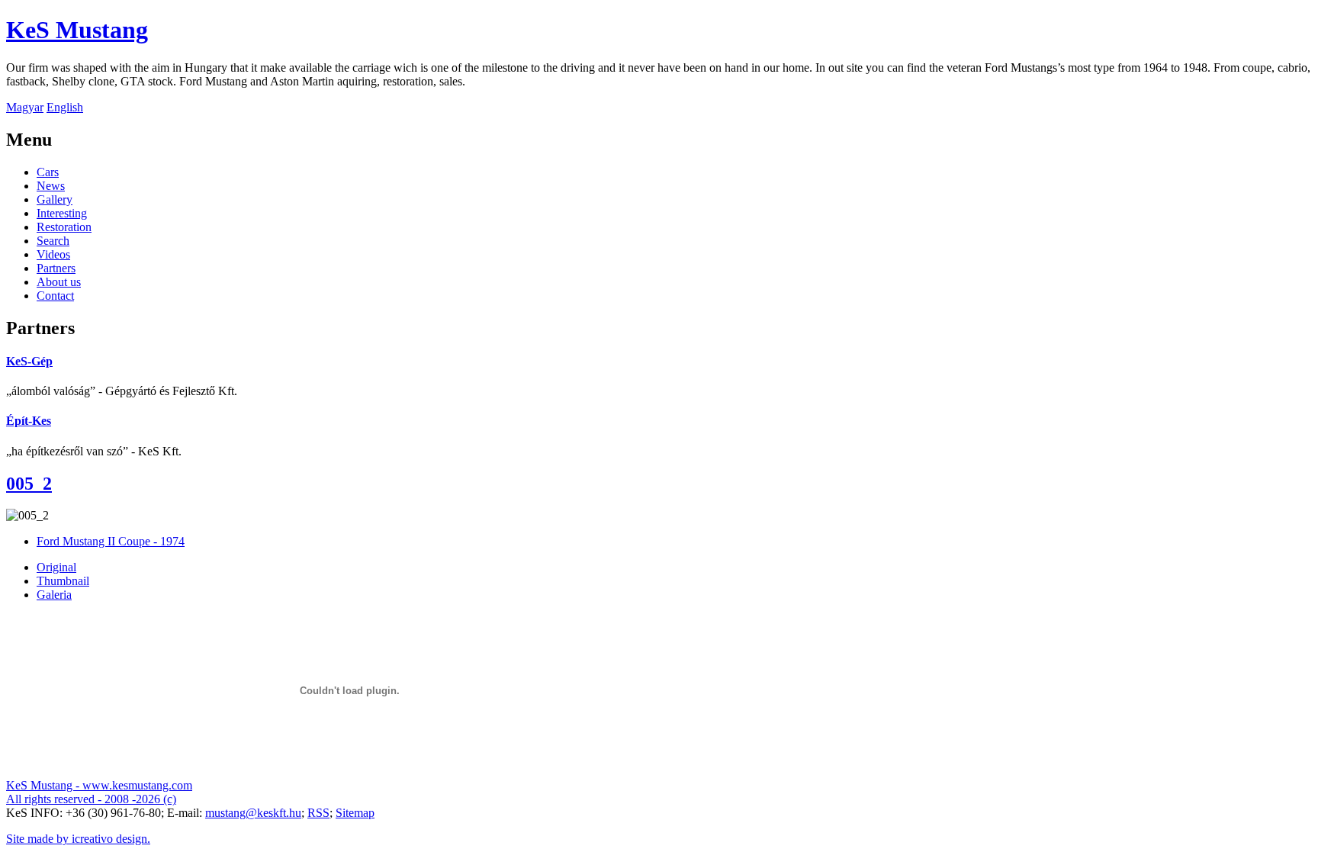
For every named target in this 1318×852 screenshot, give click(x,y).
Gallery (54, 199)
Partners (56, 268)
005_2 (29, 484)
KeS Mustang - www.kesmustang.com (99, 785)
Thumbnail (63, 580)
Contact (55, 295)
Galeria (54, 594)
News (51, 185)
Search (53, 240)
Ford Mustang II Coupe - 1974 (111, 541)
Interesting (62, 213)
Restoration (64, 226)
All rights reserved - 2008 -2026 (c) (91, 799)
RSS (318, 812)
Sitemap (355, 812)
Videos (53, 254)
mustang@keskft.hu (253, 812)
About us (59, 281)
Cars (48, 172)
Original (56, 567)
